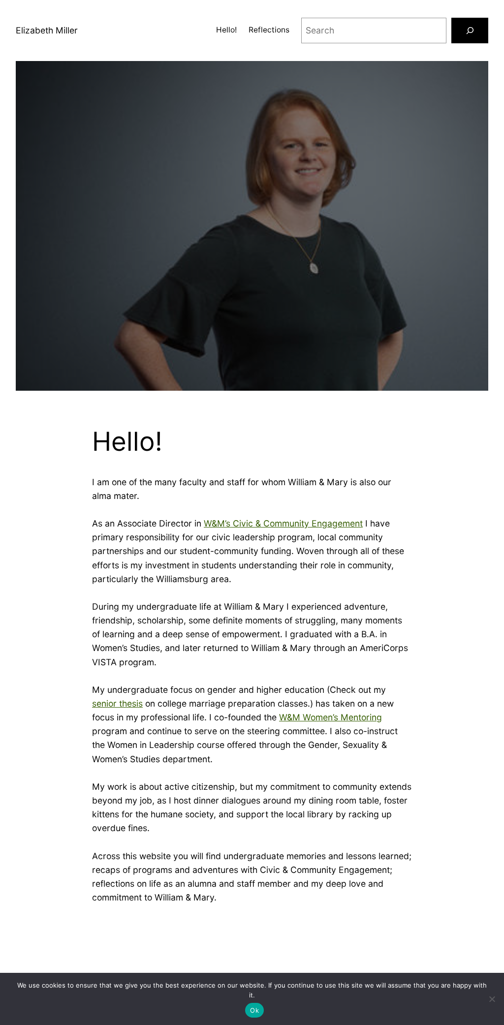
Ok (254, 1010)
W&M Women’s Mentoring (330, 717)
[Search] (469, 30)
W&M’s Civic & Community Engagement (283, 523)
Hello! (226, 29)
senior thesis (117, 703)
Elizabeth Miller (47, 30)
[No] (492, 999)
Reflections (269, 29)
